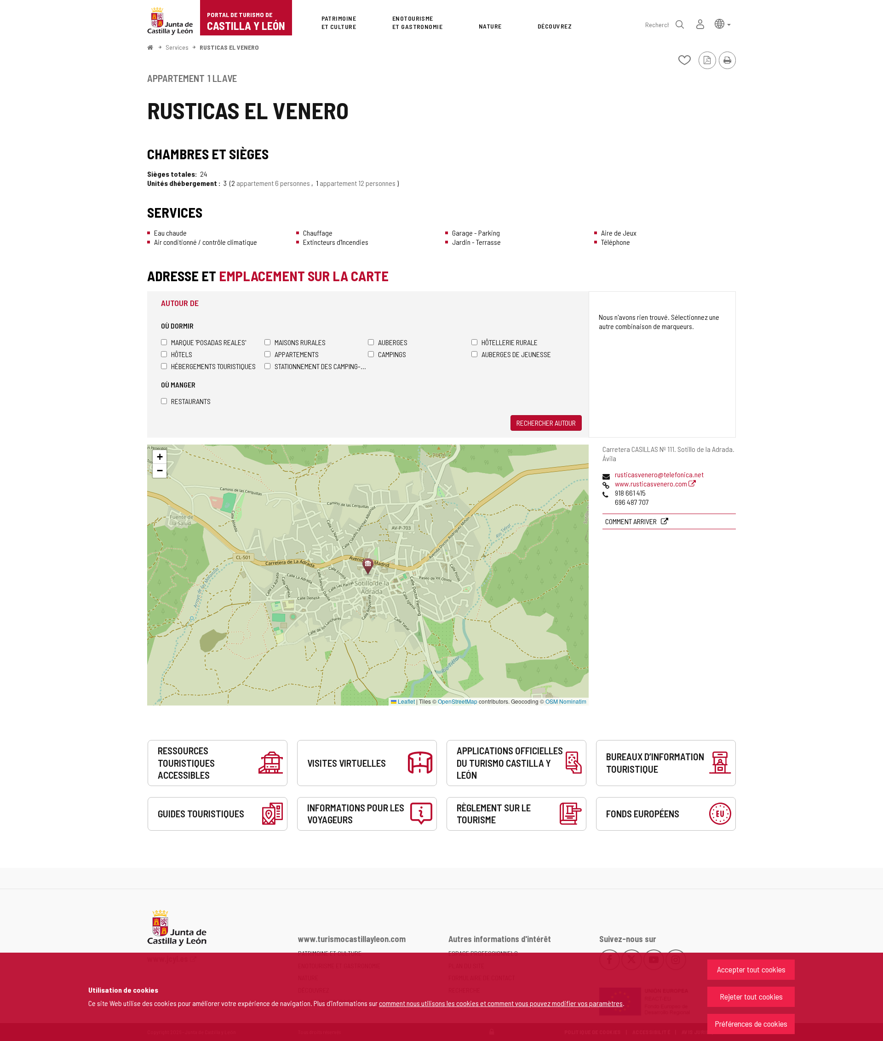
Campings (392, 354)
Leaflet (405, 701)
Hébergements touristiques (213, 366)
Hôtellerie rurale (510, 342)
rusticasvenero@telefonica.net (659, 474)
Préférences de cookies (751, 1023)
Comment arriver (631, 521)
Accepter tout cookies (751, 969)
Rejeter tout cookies (751, 996)
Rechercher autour (546, 422)
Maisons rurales (300, 342)
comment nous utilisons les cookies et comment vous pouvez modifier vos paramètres (501, 1003)
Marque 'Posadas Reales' (208, 342)
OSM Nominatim (565, 701)
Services (177, 47)
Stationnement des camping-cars (321, 366)
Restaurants (191, 401)
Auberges (392, 342)
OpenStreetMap (457, 701)
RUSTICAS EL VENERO (229, 47)
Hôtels (181, 354)
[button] (723, 23)
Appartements (297, 354)
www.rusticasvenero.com (651, 483)
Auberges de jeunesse (516, 354)
